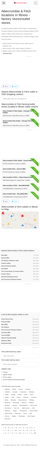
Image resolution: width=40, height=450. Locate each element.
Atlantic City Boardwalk (8, 338)
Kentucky (26, 397)
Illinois (31, 394)
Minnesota (7, 402)
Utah (30, 413)
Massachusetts (22, 400)
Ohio (33, 408)
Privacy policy (7, 377)
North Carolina (26, 408)
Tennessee (18, 413)
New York (16, 408)
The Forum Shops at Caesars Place (12, 271)
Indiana (7, 397)
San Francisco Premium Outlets (11, 279)
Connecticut (23, 392)
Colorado (15, 392)
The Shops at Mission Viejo (10, 260)
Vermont (7, 416)
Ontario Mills (5, 258)
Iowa (12, 397)
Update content (7, 374)
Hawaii (20, 394)
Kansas (19, 397)
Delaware (31, 392)
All (35, 433)
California (7, 392)
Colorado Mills (6, 332)
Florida (6, 394)
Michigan (31, 400)
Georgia (13, 394)
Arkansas (28, 389)
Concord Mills (5, 335)
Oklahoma (7, 410)
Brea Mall (4, 255)
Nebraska (7, 405)
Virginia (14, 416)
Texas (25, 413)
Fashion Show (5, 274)
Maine (6, 400)
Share (6, 86)
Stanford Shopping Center (9, 276)
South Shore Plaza (7, 319)
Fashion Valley (6, 263)
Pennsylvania (23, 410)
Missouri (24, 402)
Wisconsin (7, 419)
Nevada (15, 405)
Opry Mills (4, 324)
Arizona (21, 389)
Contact (5, 372)
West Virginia (31, 416)
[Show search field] (35, 3)
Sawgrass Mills (6, 340)
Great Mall (4, 268)
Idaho (25, 394)
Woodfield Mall (7, 53)
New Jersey (34, 405)
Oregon (15, 410)
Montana (31, 402)
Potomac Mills (5, 321)
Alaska (14, 389)
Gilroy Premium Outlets (8, 266)
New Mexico (8, 408)
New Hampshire (23, 405)
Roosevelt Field (6, 343)
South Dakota (8, 413)
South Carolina (33, 410)
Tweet (15, 86)
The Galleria (5, 327)
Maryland (13, 400)
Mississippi (16, 402)
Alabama (7, 389)
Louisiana (33, 397)
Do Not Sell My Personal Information (14, 379)
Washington (22, 416)
